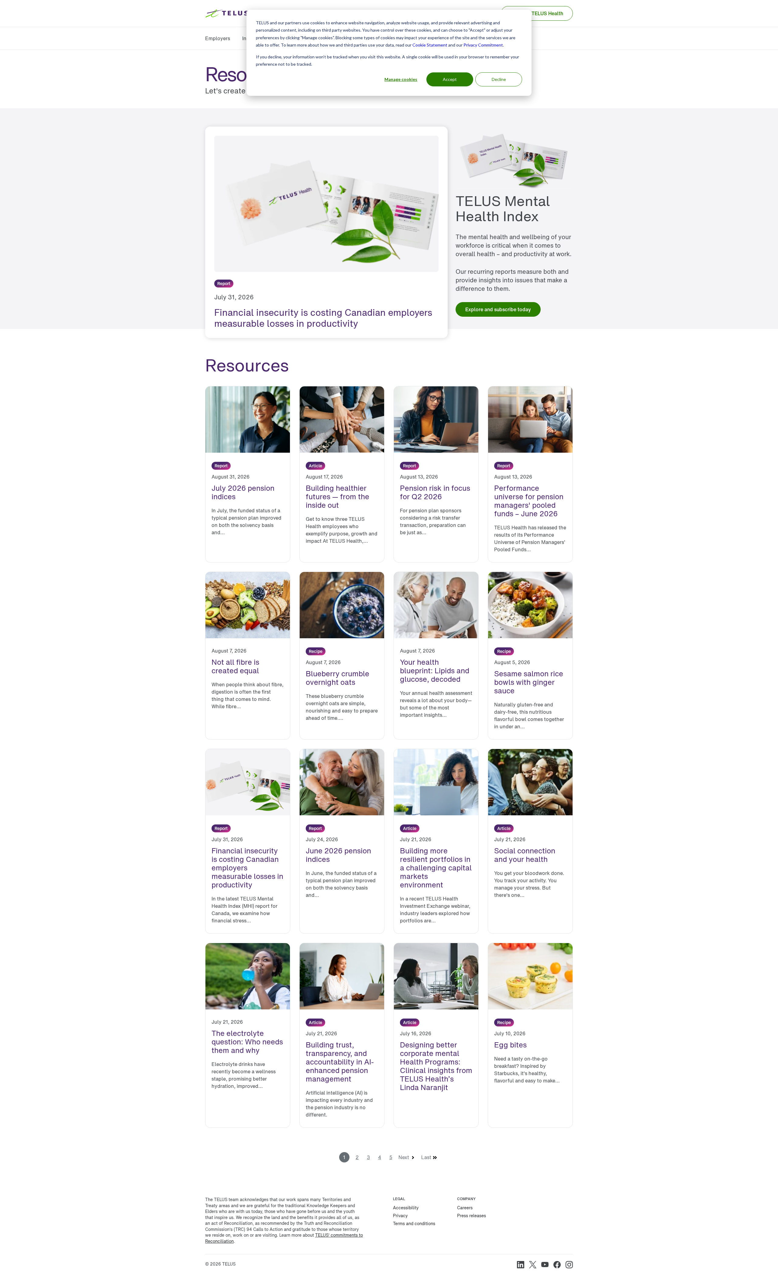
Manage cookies (400, 79)
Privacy (400, 1215)
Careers (465, 1207)
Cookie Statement (429, 44)
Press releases (471, 1215)
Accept (450, 79)
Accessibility (406, 1207)
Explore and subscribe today (498, 309)
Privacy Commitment (483, 44)
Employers (217, 38)
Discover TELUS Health (537, 13)
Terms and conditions (414, 1223)
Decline (499, 79)
